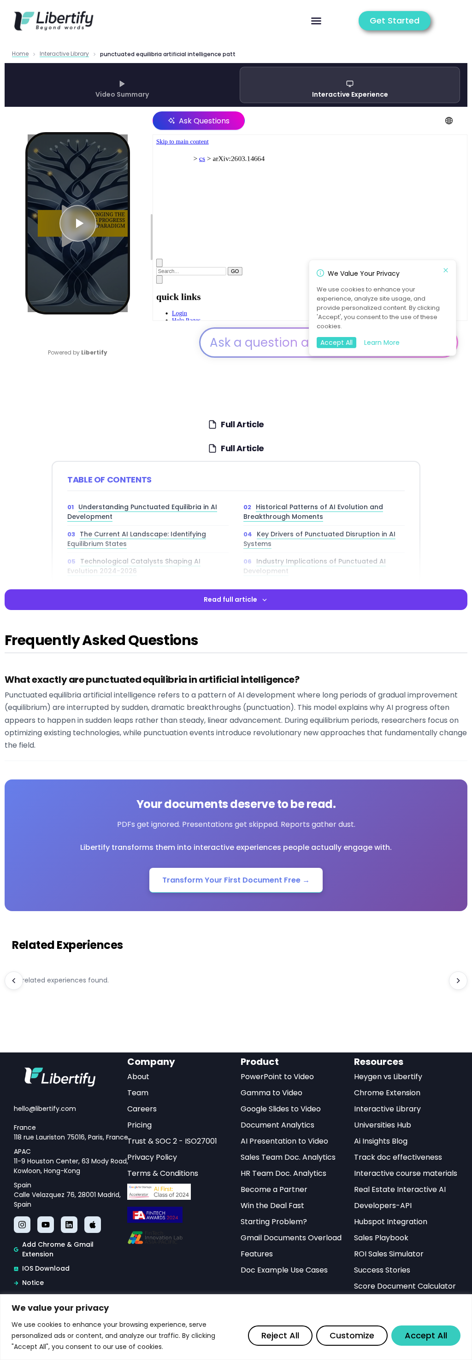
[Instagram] (22, 1224)
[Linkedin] (69, 1224)
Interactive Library (64, 54)
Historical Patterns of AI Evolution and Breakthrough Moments (313, 511)
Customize (352, 1335)
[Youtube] (45, 1224)
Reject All (280, 1335)
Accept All (426, 1335)
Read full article (230, 599)
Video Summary (122, 94)
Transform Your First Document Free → (236, 880)
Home (20, 54)
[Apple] (92, 1224)
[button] (316, 20)
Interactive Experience (350, 94)
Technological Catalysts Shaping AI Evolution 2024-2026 (134, 566)
